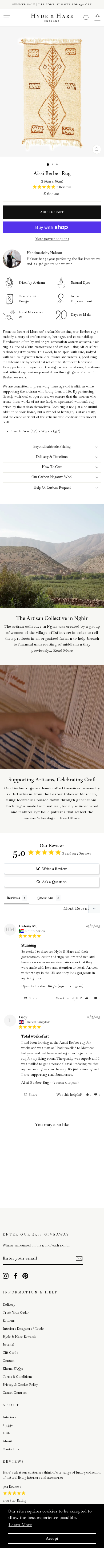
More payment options (52, 239)
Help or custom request (52, 488)
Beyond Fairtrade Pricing (52, 447)
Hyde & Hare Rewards (19, 1337)
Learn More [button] (20, 1524)
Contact (8, 1361)
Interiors (9, 1417)
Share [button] (33, 998)
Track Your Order (16, 1313)
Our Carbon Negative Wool (52, 477)
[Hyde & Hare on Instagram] (6, 1276)
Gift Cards (10, 1353)
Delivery (9, 1304)
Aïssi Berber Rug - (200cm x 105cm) (50, 1082)
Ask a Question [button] (54, 882)
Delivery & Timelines (52, 457)
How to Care (52, 467)
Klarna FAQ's (13, 1369)
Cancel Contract (15, 1393)
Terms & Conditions (17, 1377)
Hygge (8, 1425)
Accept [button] (52, 1538)
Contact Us (11, 1449)
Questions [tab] (45, 898)
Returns (8, 1321)
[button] (88, 998)
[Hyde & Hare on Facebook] (15, 1276)
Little (7, 1433)
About (7, 1441)
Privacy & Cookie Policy (20, 1385)
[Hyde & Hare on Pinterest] (25, 1276)
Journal (8, 1345)
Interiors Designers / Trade (23, 1329)
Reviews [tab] (13, 898)
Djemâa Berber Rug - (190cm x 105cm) (52, 986)
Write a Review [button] (54, 868)
